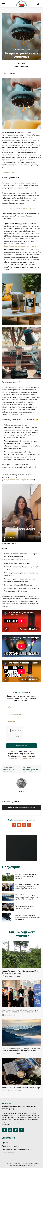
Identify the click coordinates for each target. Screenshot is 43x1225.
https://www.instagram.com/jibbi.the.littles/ (18, 480)
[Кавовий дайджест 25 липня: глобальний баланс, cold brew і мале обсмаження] (8, 917)
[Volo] (21, 783)
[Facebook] (14, 825)
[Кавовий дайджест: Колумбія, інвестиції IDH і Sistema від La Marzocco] (8, 877)
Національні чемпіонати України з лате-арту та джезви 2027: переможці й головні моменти (27, 887)
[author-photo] (3, 976)
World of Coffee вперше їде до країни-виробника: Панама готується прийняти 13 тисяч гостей (28, 897)
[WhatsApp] (29, 825)
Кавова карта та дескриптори (8, 770)
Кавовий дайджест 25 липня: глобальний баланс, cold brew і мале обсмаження (27, 917)
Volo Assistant (9, 976)
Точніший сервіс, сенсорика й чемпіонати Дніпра (21, 1088)
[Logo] (21, 4)
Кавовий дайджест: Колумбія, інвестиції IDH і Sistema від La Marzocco (25, 876)
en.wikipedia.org (8, 173)
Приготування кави (21, 49)
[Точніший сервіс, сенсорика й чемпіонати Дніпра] (8, 907)
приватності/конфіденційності (21, 758)
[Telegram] (19, 825)
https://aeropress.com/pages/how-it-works (20, 246)
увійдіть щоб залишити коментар (21, 807)
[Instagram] (10, 1130)
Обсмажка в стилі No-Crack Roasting (30, 770)
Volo (23, 63)
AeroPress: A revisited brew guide (22, 208)
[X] (24, 825)
